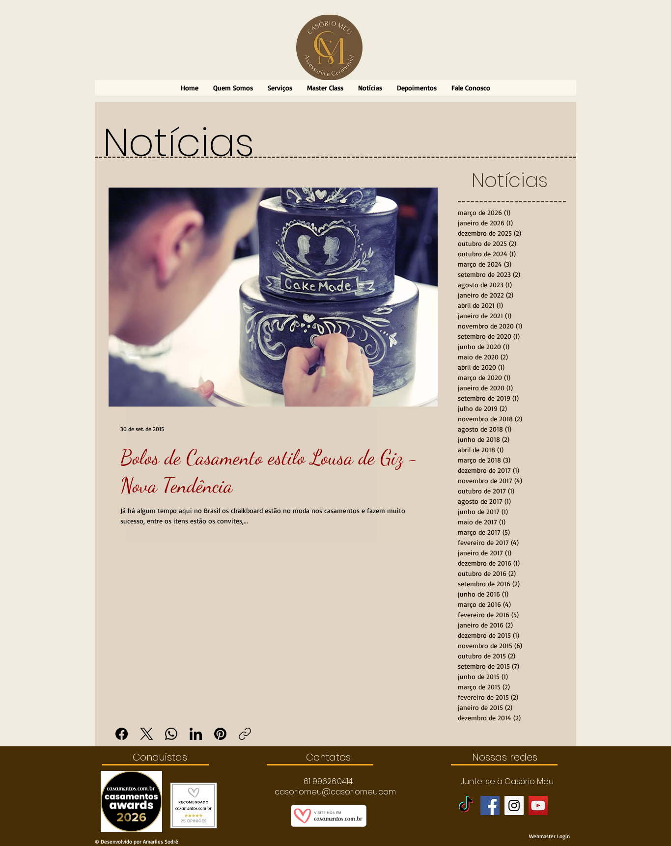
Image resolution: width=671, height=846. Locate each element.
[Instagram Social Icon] (514, 805)
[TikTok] (465, 805)
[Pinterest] (220, 734)
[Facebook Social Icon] (490, 805)
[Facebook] (121, 734)
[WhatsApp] (171, 734)
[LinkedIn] (196, 734)
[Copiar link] (245, 734)
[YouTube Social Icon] (538, 805)
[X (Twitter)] (146, 734)
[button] (328, 781)
